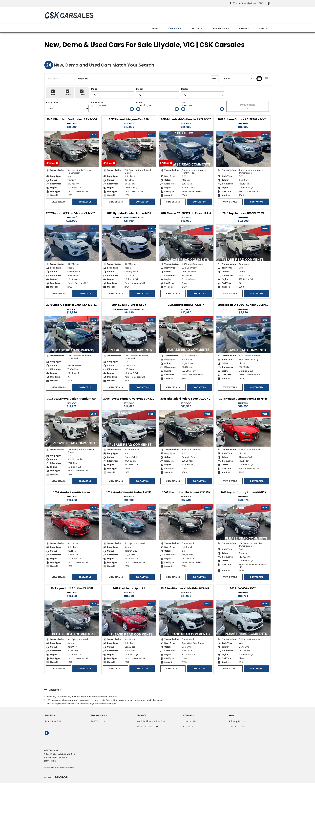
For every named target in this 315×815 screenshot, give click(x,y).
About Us (188, 726)
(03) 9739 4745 (59, 757)
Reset (214, 78)
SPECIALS (197, 28)
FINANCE (244, 28)
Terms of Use (236, 726)
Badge (185, 89)
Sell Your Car (98, 721)
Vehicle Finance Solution (151, 721)
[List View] (266, 78)
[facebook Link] (269, 3)
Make (94, 89)
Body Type (52, 102)
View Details (58, 201)
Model (139, 89)
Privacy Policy (237, 721)
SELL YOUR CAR (220, 28)
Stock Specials (53, 721)
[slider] (132, 109)
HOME (155, 28)
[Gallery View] (259, 78)
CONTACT (265, 28)
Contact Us (85, 201)
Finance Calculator (148, 726)
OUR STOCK (175, 28)
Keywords (83, 78)
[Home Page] (69, 15)
